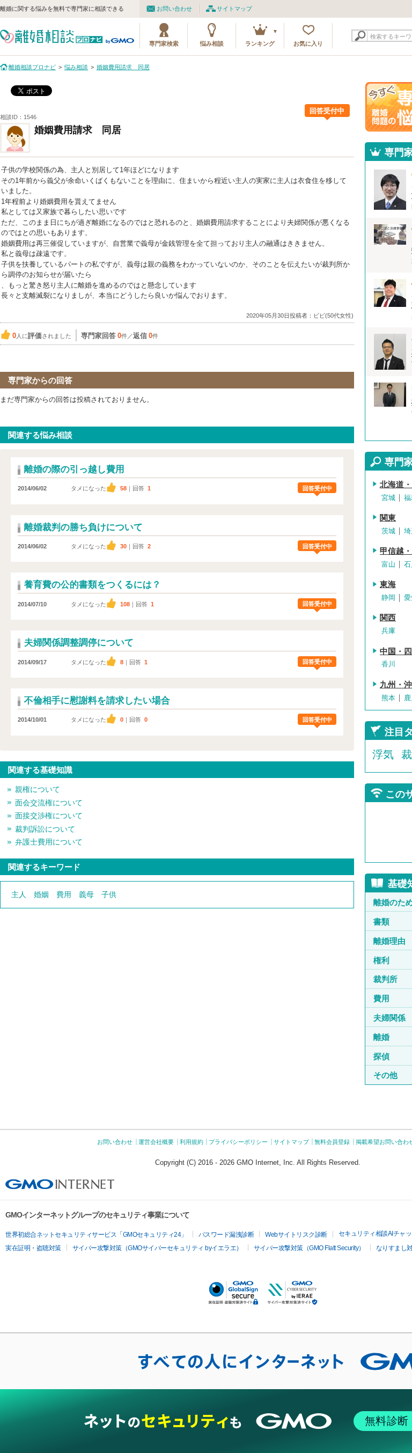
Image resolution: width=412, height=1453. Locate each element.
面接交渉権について (49, 815)
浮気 (383, 754)
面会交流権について (49, 802)
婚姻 (41, 894)
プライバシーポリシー (238, 1142)
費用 (63, 894)
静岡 (388, 597)
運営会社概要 (156, 1142)
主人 (18, 894)
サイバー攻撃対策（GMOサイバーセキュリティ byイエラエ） (157, 1248)
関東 (388, 517)
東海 (388, 584)
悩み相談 (212, 43)
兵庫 (388, 631)
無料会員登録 (332, 1142)
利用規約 (191, 1142)
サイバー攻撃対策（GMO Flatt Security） (309, 1248)
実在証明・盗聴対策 (33, 1248)
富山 (388, 564)
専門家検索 (164, 43)
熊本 (388, 698)
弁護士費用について (49, 842)
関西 (388, 617)
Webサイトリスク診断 (296, 1234)
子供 (108, 894)
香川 (388, 664)
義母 (86, 894)
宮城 (388, 498)
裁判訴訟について (45, 829)
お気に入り (308, 43)
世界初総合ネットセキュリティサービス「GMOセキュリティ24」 (96, 1234)
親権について (37, 789)
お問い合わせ (174, 8)
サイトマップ (234, 8)
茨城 (388, 531)
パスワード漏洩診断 (226, 1234)
